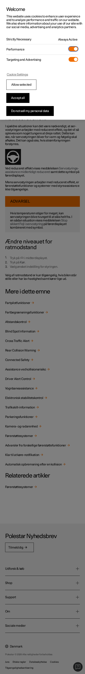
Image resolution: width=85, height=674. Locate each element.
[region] (42, 60)
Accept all (18, 98)
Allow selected (21, 84)
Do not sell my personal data (30, 111)
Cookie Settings (17, 74)
